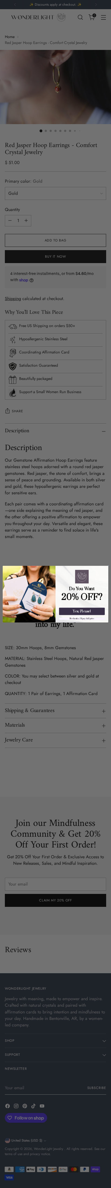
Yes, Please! (82, 611)
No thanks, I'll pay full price (82, 619)
